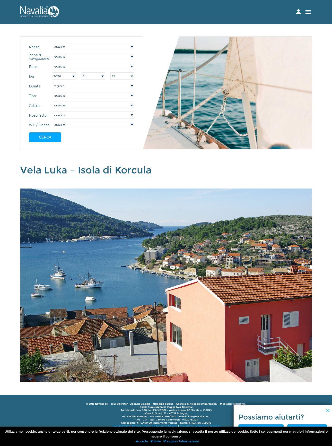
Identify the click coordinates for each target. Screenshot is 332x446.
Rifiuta (155, 441)
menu (308, 12)
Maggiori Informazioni (181, 441)
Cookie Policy (121, 426)
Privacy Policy (141, 426)
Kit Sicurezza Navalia (164, 426)
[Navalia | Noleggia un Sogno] (39, 16)
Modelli (215, 426)
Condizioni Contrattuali (194, 426)
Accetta (142, 441)
